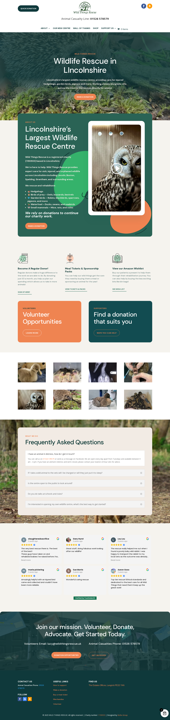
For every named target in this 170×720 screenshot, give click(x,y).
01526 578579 (99, 18)
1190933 (101, 715)
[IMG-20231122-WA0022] (32, 409)
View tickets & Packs (75, 289)
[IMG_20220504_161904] (67, 381)
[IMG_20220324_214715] (32, 381)
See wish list (118, 289)
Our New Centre (61, 28)
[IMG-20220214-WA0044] (103, 381)
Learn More (32, 333)
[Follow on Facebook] (143, 6)
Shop (95, 28)
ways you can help (107, 333)
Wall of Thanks (81, 28)
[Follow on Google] (25, 699)
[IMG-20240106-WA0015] (67, 409)
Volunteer (57, 704)
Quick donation (28, 8)
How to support (60, 685)
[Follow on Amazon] (149, 6)
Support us (107, 28)
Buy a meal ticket (60, 695)
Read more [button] (26, 560)
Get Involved (99, 655)
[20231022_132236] (103, 409)
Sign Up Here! (24, 292)
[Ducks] (138, 409)
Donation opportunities (66, 655)
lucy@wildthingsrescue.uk (64, 644)
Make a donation (85, 97)
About (44, 28)
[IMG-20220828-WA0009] (138, 381)
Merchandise (58, 699)
